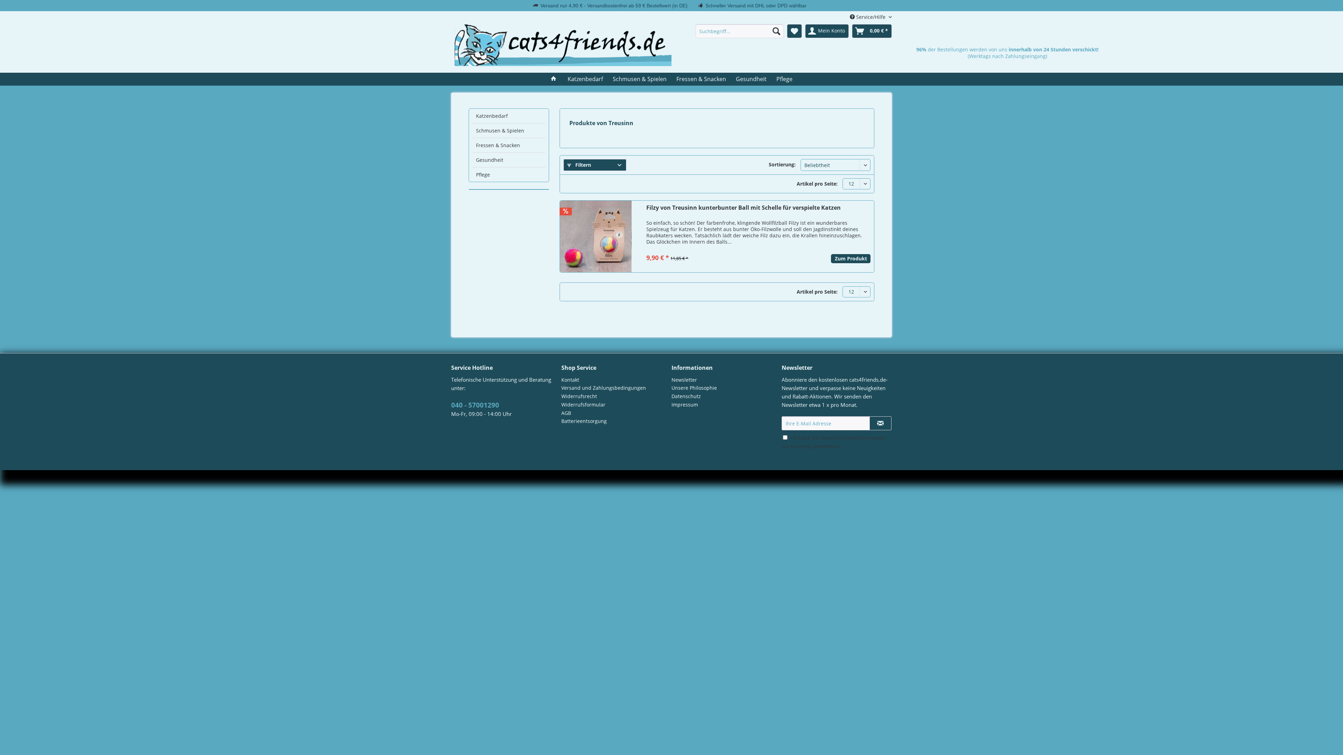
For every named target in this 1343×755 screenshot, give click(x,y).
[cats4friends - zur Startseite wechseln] (563, 45)
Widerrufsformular (583, 404)
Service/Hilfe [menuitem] (871, 17)
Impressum (685, 404)
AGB (566, 413)
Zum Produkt (851, 258)
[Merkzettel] (794, 31)
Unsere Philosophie (694, 387)
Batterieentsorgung (584, 421)
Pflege (483, 174)
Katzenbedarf (492, 116)
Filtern (582, 164)
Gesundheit (489, 160)
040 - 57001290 (475, 405)
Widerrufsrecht (579, 396)
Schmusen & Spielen (500, 130)
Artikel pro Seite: (817, 183)
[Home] (553, 79)
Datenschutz (686, 396)
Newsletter (684, 379)
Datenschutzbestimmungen (853, 437)
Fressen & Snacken (498, 145)
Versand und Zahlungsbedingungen (603, 387)
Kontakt (570, 379)
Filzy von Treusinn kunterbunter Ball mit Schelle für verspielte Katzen (743, 207)
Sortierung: (782, 164)
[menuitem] (740, 31)
